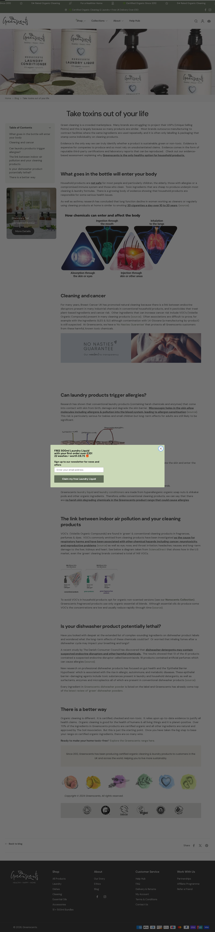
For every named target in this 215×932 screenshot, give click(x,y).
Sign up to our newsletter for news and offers (76, 463)
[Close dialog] (160, 448)
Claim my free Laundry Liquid (79, 478)
